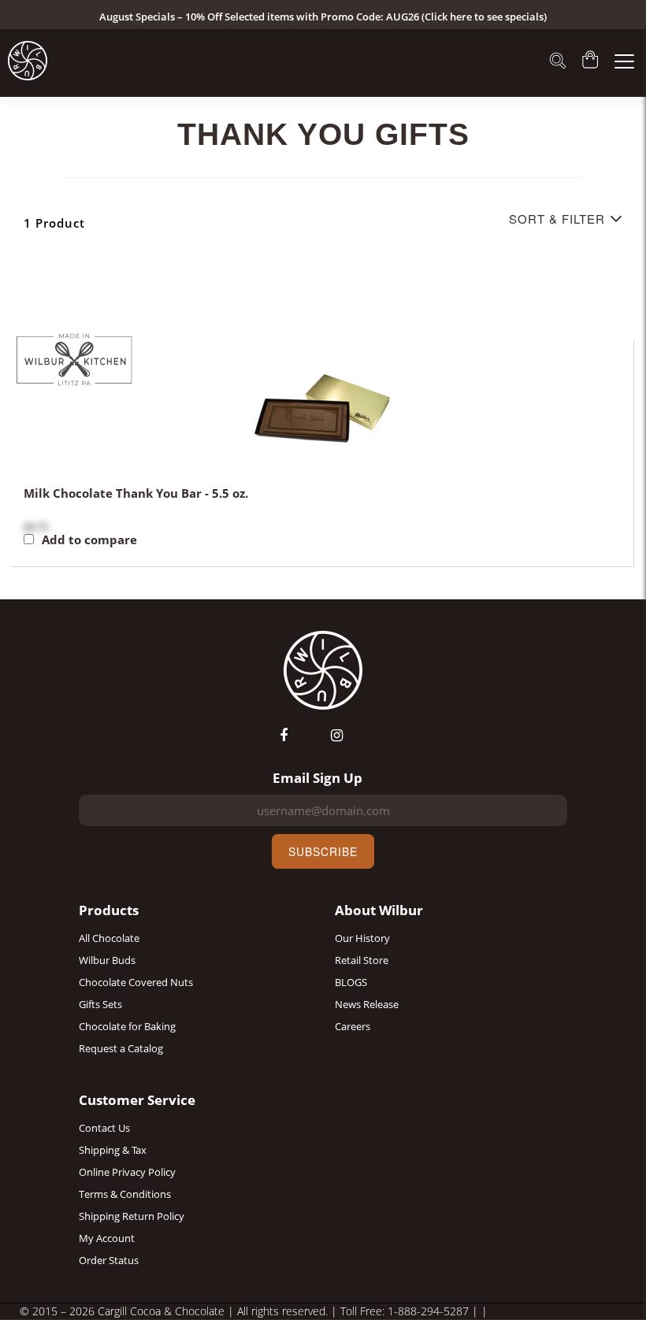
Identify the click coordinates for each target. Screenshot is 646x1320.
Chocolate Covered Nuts (136, 982)
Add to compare (89, 540)
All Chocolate (109, 938)
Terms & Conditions (125, 1194)
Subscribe (323, 851)
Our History (362, 938)
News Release (367, 1004)
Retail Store (361, 960)
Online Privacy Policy (127, 1172)
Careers (352, 1026)
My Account (107, 1238)
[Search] (557, 61)
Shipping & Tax (113, 1150)
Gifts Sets (100, 1004)
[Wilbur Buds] (27, 60)
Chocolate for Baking (127, 1026)
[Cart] (591, 61)
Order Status (109, 1260)
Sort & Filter (557, 218)
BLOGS (351, 982)
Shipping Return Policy (131, 1216)
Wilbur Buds (107, 960)
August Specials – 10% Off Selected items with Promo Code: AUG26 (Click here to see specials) (323, 16)
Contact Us (104, 1128)
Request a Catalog (121, 1048)
